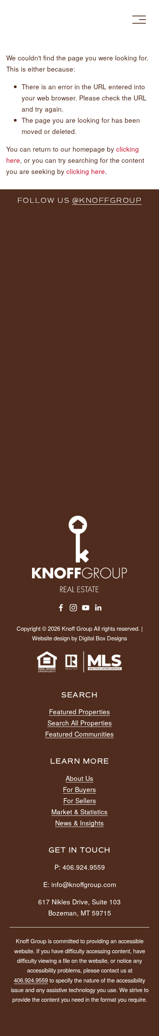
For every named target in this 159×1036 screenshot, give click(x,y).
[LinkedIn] (98, 608)
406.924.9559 (31, 980)
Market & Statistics (79, 811)
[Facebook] (61, 608)
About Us (79, 778)
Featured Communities (79, 734)
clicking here (85, 171)
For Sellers (79, 800)
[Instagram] (73, 608)
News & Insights (79, 822)
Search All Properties (79, 722)
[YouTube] (86, 608)
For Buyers (79, 789)
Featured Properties (79, 711)
